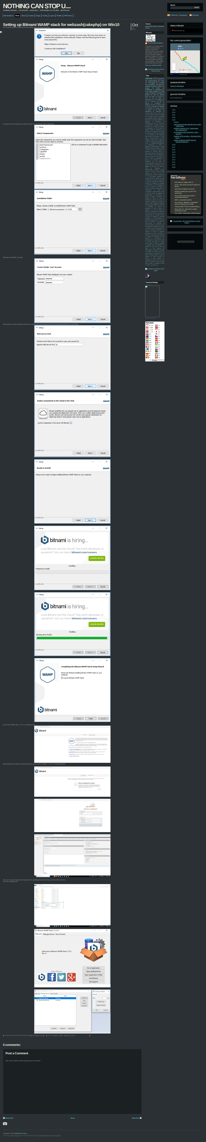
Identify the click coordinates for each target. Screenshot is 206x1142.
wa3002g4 (148, 111)
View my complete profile (153, 65)
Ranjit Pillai (148, 285)
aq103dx (161, 179)
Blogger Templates (43, 1135)
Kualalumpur (151, 144)
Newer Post (9, 1118)
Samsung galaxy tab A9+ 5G (153, 163)
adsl (163, 178)
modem (153, 93)
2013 (174, 157)
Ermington (150, 128)
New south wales (149, 153)
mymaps (150, 108)
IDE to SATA (150, 141)
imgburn (162, 205)
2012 (174, 160)
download (159, 194)
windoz (152, 261)
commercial (148, 189)
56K (152, 114)
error (153, 104)
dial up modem (151, 193)
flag (161, 198)
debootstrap (157, 191)
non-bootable (158, 218)
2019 (174, 120)
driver (160, 86)
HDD (163, 131)
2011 (174, 162)
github (154, 201)
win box (160, 260)
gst (151, 203)
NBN (160, 98)
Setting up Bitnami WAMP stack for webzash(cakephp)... (185, 141)
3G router (161, 113)
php (163, 108)
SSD (160, 161)
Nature (160, 149)
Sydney (158, 164)
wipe (158, 261)
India (146, 143)
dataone (161, 79)
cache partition (153, 91)
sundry (161, 83)
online (160, 221)
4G (148, 114)
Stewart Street (149, 164)
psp (153, 228)
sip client (162, 235)
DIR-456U (150, 124)
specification (148, 240)
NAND (157, 148)
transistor (151, 85)
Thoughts (151, 83)
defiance (147, 104)
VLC (160, 173)
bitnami (147, 103)
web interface (157, 258)
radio (146, 230)
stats (156, 243)
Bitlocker (147, 121)
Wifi (160, 101)
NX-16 (154, 149)
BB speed (148, 119)
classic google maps (156, 188)
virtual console (157, 256)
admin (157, 178)
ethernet (159, 196)
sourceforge (157, 238)
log (154, 210)
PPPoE (160, 154)
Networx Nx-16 (157, 151)
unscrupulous (149, 253)
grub (148, 106)
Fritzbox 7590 (149, 129)
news (160, 93)
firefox (154, 198)
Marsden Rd (155, 146)
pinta (148, 228)
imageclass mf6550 (152, 205)
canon (147, 186)
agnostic (149, 179)
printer (147, 95)
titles (163, 250)
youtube (154, 265)
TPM (146, 168)
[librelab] (1, 32)
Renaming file (149, 161)
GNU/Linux (159, 129)
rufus (154, 233)
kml (155, 208)
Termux (153, 101)
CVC (155, 123)
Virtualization (148, 174)
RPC (146, 158)
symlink (147, 246)
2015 (174, 152)
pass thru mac (160, 225)
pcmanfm (149, 226)
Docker (162, 126)
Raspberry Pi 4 (149, 99)
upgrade (157, 253)
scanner (147, 235)
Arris (156, 116)
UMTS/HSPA (148, 169)
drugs (146, 196)
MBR (160, 144)
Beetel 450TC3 (158, 119)
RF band (159, 156)
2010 (174, 165)
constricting (148, 191)
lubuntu (147, 211)
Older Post (135, 1118)
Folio (161, 128)
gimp (159, 104)
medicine (161, 211)
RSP (152, 158)
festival (147, 198)
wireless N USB (159, 263)
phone (162, 226)
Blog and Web (56, 1135)
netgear (155, 216)
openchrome (148, 223)
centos (153, 186)
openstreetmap (149, 225)
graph (146, 203)
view (161, 255)
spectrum (156, 240)
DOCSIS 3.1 (148, 126)
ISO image (159, 141)
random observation (156, 230)
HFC (146, 98)
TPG (161, 166)
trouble (149, 251)
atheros (154, 181)
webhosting (152, 81)
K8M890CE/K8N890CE (157, 143)
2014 (174, 155)
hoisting (162, 203)
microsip (160, 213)
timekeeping (148, 250)
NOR (163, 148)
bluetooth (149, 184)
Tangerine (157, 168)
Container (161, 123)
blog (154, 86)
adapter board (149, 178)
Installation (148, 90)
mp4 (148, 216)
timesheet (157, 250)
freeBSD (147, 199)
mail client (154, 211)
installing (150, 206)
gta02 (156, 203)
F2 (156, 128)
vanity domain (154, 255)
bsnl (160, 85)
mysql (157, 108)
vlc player (158, 109)
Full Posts (174, 15)
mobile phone (149, 215)
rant (154, 95)
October (176, 122)
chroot (147, 188)
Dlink (156, 126)
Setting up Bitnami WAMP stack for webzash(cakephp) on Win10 (61, 24)
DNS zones (159, 124)
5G (156, 114)
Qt (154, 156)
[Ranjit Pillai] (152, 316)
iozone (159, 206)
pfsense (156, 226)
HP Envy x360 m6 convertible (155, 133)
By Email (195, 15)
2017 (174, 147)
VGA (152, 171)
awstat (160, 181)
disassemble (148, 194)
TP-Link (154, 166)
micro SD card (151, 213)
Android (147, 86)
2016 (174, 150)
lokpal (160, 210)
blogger (162, 183)
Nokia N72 (159, 153)
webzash (158, 111)
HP (153, 98)
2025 (174, 110)
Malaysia (147, 146)
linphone (147, 210)
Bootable (158, 121)
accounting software (156, 176)
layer (160, 208)
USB (156, 169)
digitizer (160, 193)
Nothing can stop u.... (37, 6)
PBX (150, 154)
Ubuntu (149, 78)
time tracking (157, 248)
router (158, 88)
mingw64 (161, 106)
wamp (146, 258)
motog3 (157, 215)
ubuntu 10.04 (158, 251)
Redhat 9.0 (157, 159)
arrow (148, 181)
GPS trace (148, 131)
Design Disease (15, 1135)
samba (160, 233)
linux (162, 81)
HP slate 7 (157, 136)
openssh (159, 223)
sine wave (154, 235)
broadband (158, 103)
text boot (154, 246)
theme (150, 109)
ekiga (152, 196)
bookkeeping (158, 184)
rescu (155, 231)
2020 (174, 117)
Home (73, 1118)
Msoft (152, 148)
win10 (146, 261)
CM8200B (148, 123)
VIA (154, 173)
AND (151, 116)
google (160, 201)
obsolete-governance (151, 220)
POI (155, 154)
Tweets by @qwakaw (177, 86)
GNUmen (175, 74)
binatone (147, 183)
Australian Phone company (154, 118)
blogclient (155, 183)
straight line (150, 245)
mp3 (163, 215)
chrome (160, 186)
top (5, 1124)
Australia (162, 116)
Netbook (147, 151)
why (154, 260)
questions (159, 228)
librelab (154, 106)
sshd (163, 240)
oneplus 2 (153, 221)
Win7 (155, 174)
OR (146, 154)
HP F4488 (150, 134)
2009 (174, 167)
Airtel (152, 96)
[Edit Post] (89, 1035)
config (159, 189)
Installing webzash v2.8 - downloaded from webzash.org (186, 129)
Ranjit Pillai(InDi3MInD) (155, 43)
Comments (183, 15)
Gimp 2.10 (156, 131)
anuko (155, 179)
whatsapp (148, 260)
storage (162, 243)
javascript (147, 208)
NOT (148, 149)
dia (163, 191)
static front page (153, 241)
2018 (174, 145)
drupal (147, 88)
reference (147, 231)
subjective (159, 245)
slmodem (156, 236)
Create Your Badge (150, 318)
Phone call (148, 156)
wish (148, 265)
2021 (174, 115)
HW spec (154, 139)
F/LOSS (159, 96)
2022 (174, 112)
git (163, 104)
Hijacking (161, 139)
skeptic (149, 236)
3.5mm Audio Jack (150, 113)
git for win (155, 199)
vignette (147, 256)
